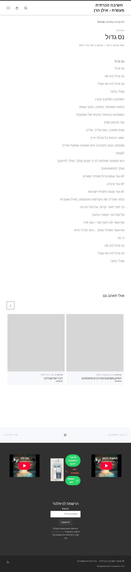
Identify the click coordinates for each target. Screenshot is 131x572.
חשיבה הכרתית (107, 561)
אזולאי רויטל (113, 45)
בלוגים (110, 21)
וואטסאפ (71, 480)
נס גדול (119, 61)
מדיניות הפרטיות (58, 531)
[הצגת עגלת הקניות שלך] (17, 8)
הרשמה (65, 522)
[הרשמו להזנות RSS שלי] (8, 562)
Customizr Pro (117, 566)
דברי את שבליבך (53, 378)
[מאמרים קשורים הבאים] (10, 305)
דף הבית (120, 21)
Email (65, 509)
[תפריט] (8, 8)
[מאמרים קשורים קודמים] (19, 305)
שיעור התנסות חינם (72, 460)
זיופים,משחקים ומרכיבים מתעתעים (101, 378)
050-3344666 (75, 471)
